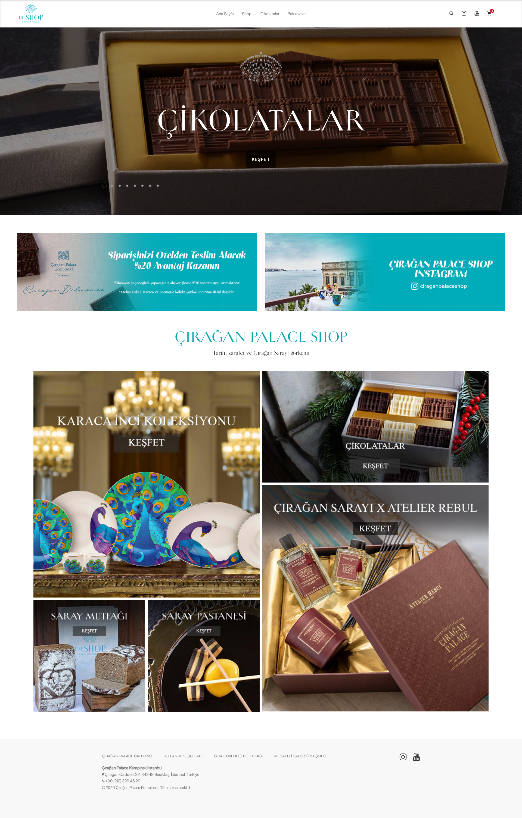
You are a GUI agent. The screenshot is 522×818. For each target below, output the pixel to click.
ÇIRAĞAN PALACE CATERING (127, 756)
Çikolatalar (269, 14)
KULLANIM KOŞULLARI (183, 756)
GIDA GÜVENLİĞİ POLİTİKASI (238, 756)
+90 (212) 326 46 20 (122, 781)
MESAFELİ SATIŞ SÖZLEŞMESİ (300, 756)
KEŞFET (261, 159)
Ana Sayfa (225, 14)
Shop (246, 14)
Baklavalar (297, 14)
